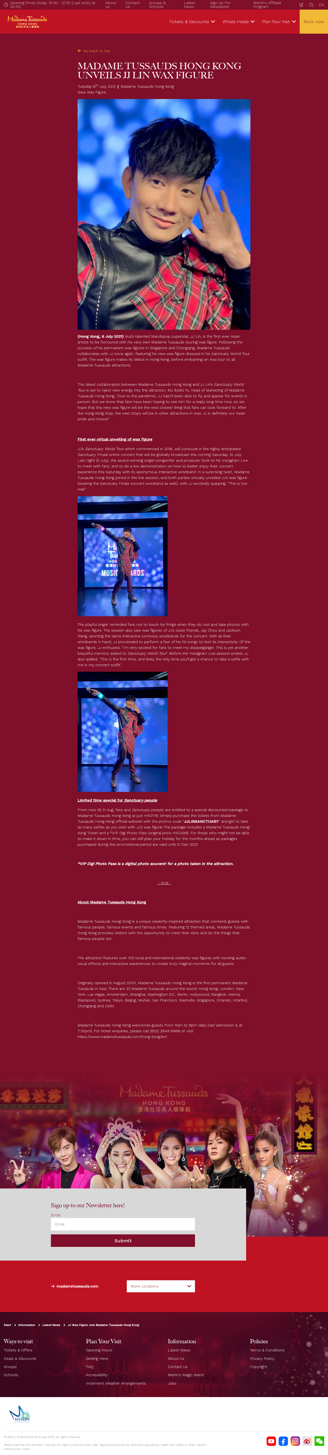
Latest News (51, 1325)
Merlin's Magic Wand (186, 1375)
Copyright (258, 1366)
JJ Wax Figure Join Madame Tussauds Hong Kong (103, 1325)
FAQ (89, 1366)
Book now (314, 21)
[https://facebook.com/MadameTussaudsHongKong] (283, 1441)
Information (26, 1325)
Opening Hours (99, 1350)
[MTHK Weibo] (307, 1441)
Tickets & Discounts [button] (189, 21)
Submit (123, 1241)
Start (7, 1325)
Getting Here (97, 1358)
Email (56, 1215)
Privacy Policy (262, 1358)
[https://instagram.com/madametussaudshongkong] (295, 1441)
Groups (10, 1366)
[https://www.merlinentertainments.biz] (21, 1414)
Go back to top (96, 51)
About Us (176, 1358)
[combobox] (161, 1286)
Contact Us (178, 1366)
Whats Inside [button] (236, 21)
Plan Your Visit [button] (276, 21)
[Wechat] (319, 1441)
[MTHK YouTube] (271, 1441)
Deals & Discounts (20, 1358)
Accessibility (97, 1375)
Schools (11, 1375)
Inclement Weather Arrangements (116, 1383)
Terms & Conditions (267, 1350)
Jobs (172, 1383)
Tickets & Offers (18, 1350)
